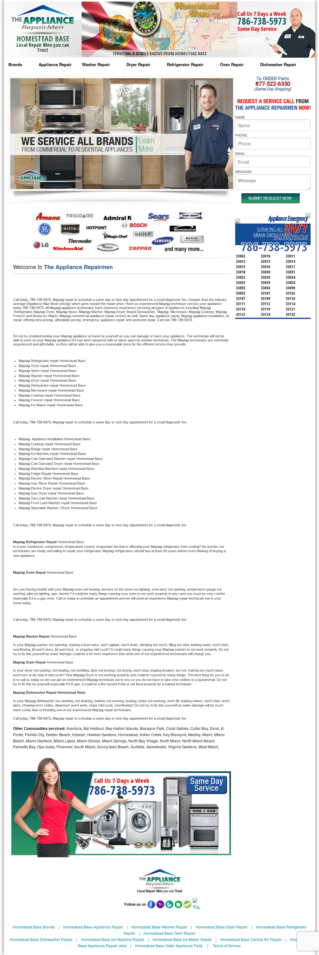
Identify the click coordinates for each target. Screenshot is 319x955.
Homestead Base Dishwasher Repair (41, 939)
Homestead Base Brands (33, 926)
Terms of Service (227, 945)
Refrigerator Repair (185, 64)
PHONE (241, 135)
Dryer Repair (138, 64)
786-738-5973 (262, 21)
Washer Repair (96, 64)
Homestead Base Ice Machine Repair (112, 939)
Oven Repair (232, 64)
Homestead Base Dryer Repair (222, 926)
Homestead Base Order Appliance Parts (168, 945)
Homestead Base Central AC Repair (251, 939)
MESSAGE (243, 171)
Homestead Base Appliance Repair (93, 926)
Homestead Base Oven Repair (169, 933)
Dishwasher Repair (278, 64)
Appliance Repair (55, 64)
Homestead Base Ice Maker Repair (182, 939)
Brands (15, 64)
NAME (240, 116)
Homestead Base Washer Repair (159, 926)
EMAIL (240, 153)
